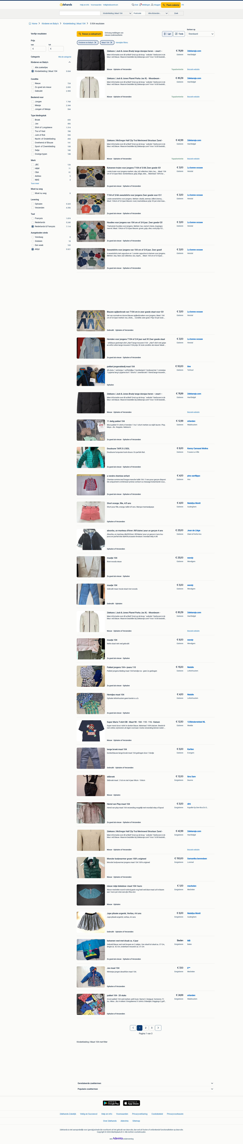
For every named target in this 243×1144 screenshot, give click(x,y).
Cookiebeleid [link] (157, 1114)
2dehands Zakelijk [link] (68, 1114)
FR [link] (183, 5)
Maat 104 (105, 43)
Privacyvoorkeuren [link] (175, 1114)
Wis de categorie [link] (64, 57)
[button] (144, 5)
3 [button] (151, 1028)
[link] (68, 5)
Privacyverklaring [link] (139, 1114)
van (32, 45)
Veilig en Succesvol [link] (88, 1114)
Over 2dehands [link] (110, 1121)
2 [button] (145, 1028)
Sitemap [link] (136, 1121)
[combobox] (79, 13)
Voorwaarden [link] (96, 5)
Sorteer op (191, 29)
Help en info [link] (84, 5)
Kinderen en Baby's (86, 43)
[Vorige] (133, 1028)
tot (50, 45)
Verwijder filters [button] (122, 43)
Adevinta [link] (124, 1121)
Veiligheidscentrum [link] (110, 5)
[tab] (167, 34)
